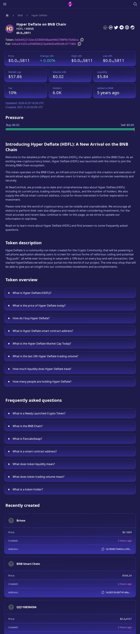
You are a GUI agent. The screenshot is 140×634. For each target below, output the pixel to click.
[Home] (7, 15)
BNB (20, 15)
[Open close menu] (5, 4)
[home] (70, 4)
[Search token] (135, 4)
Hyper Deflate (39, 15)
